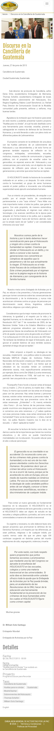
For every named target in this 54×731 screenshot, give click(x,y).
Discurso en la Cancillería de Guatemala (17, 51)
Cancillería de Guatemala (15, 684)
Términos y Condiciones (30, 724)
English (6, 707)
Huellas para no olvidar (14, 687)
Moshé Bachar (10, 691)
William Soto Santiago (13, 701)
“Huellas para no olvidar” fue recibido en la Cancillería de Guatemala (20, 668)
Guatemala (32, 687)
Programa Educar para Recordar (17, 676)
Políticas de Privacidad (27, 726)
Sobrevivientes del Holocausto (17, 694)
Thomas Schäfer (11, 698)
